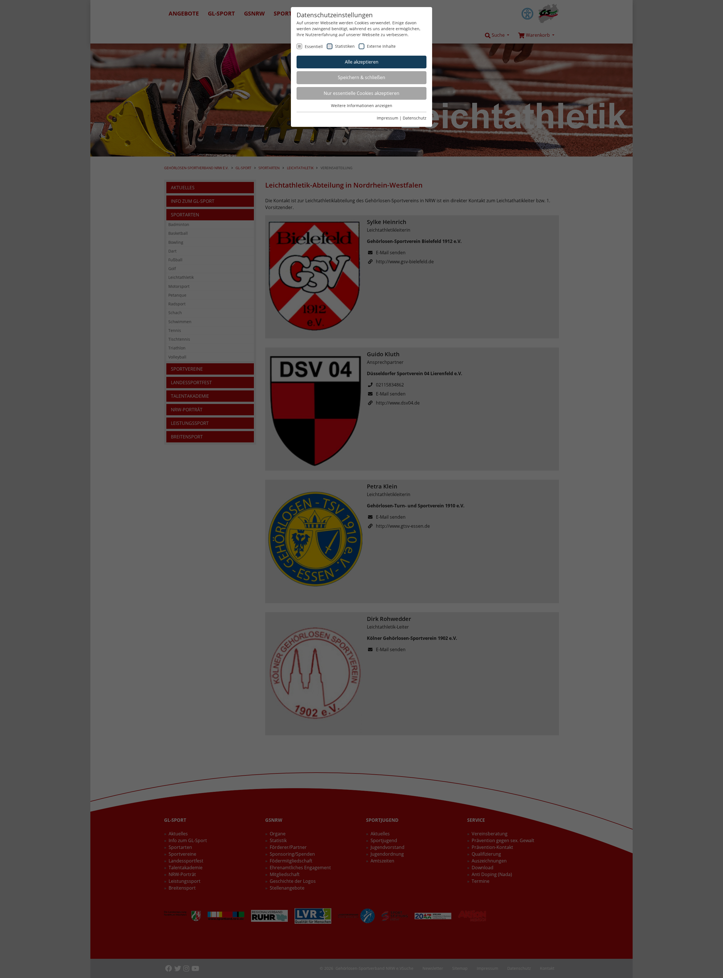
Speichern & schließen (361, 77)
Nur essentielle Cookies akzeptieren (361, 93)
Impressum (387, 118)
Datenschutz (414, 118)
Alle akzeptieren (361, 62)
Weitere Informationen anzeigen (361, 105)
